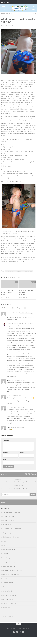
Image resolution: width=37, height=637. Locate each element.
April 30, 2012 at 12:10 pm (17, 427)
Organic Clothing (8, 583)
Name (5, 452)
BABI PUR (5, 2)
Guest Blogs (6, 558)
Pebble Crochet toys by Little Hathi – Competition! (25, 292)
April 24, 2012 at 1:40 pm (26, 324)
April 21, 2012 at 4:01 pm (26, 313)
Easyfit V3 (23, 247)
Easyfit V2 (7, 231)
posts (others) (6, 14)
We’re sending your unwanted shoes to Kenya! (7, 292)
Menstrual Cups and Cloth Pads (12, 570)
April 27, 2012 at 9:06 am (17, 396)
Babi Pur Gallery (8, 616)
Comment (7, 440)
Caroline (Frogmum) (12, 324)
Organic (5, 578)
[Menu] (35, 2)
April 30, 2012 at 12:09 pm (17, 407)
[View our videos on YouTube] (34, 474)
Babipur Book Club (8, 516)
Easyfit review (20, 271)
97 (34, 282)
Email (21, 452)
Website (5, 459)
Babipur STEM (7, 524)
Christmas (6, 545)
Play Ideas (6, 587)
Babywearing (7, 533)
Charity (5, 541)
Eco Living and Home (9, 549)
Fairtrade (5, 553)
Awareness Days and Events (11, 512)
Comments (8, 308)
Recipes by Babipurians (10, 595)
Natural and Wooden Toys (11, 574)
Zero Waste (6, 607)
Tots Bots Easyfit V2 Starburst (23, 80)
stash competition (9, 259)
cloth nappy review (10, 271)
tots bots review (29, 271)
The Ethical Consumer (9, 603)
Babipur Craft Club (8, 520)
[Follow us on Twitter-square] (28, 474)
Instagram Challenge (9, 562)
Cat (4, 25)
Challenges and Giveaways (11, 537)
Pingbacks (21, 308)
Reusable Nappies (8, 599)
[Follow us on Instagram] (31, 474)
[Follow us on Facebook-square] (26, 474)
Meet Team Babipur (9, 566)
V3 (34, 237)
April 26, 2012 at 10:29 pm (18, 380)
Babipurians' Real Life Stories (12, 529)
